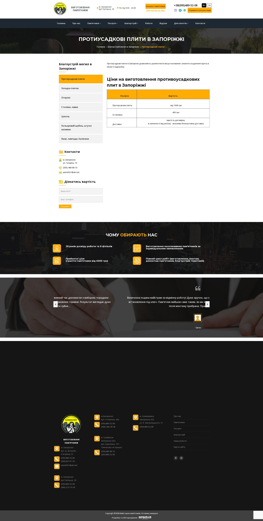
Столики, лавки (69, 107)
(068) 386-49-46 (108, 426)
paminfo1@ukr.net (69, 465)
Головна (61, 23)
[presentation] (55, 304)
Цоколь (65, 116)
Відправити (65, 206)
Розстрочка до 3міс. (155, 10)
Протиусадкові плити (73, 78)
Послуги (112, 23)
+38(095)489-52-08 (185, 5)
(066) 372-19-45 (68, 487)
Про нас (76, 23)
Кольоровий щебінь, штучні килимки (76, 127)
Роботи (148, 23)
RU (204, 5)
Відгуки (163, 23)
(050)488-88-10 (108, 451)
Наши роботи (180, 441)
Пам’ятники (93, 23)
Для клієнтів (180, 23)
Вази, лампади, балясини (75, 138)
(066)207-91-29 (68, 461)
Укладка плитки (70, 88)
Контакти (200, 23)
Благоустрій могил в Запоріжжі (123, 46)
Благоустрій (130, 23)
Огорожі (65, 97)
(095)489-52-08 (68, 458)
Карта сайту (179, 447)
